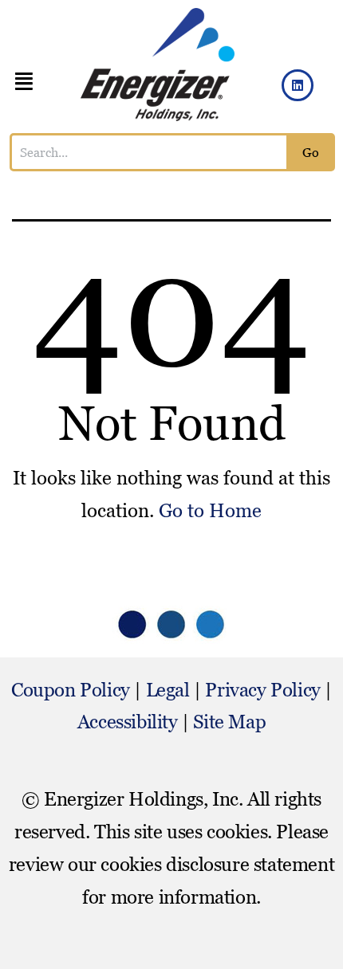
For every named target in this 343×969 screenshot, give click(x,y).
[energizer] (158, 64)
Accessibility (127, 721)
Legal (168, 689)
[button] (24, 81)
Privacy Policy (262, 689)
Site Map (229, 721)
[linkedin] (297, 85)
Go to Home (210, 510)
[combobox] (149, 152)
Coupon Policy (70, 689)
